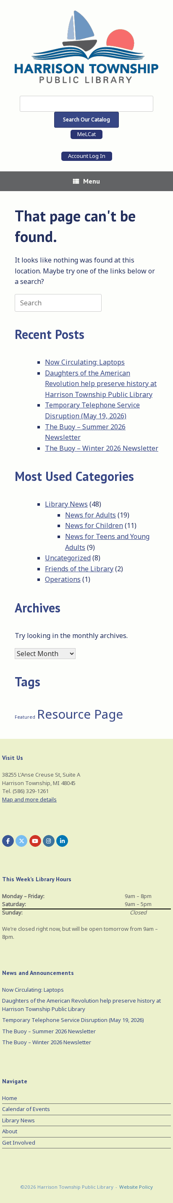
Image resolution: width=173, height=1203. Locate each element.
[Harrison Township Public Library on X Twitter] (21, 841)
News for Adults (90, 515)
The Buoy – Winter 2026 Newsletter (101, 448)
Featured (25, 717)
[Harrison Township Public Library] (86, 47)
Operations (63, 579)
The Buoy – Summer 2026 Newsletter (49, 1031)
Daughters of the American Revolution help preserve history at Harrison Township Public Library (101, 383)
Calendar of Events (26, 1109)
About (9, 1131)
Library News (66, 504)
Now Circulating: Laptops (85, 362)
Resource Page (80, 714)
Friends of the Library (79, 568)
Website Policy (136, 1187)
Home (9, 1098)
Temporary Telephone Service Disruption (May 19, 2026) (73, 1020)
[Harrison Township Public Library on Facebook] (8, 841)
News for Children (94, 525)
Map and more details (29, 799)
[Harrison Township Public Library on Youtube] (35, 841)
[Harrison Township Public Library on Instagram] (49, 841)
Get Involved (18, 1142)
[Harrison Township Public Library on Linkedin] (62, 841)
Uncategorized (68, 557)
